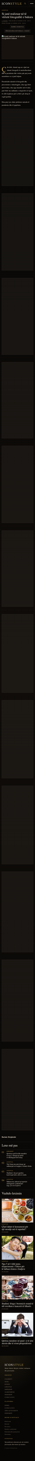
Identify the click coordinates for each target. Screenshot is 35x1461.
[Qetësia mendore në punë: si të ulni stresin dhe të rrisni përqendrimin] (17, 1325)
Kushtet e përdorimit (10, 1429)
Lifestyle (8, 1387)
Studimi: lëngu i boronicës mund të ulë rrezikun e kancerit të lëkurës (17, 1305)
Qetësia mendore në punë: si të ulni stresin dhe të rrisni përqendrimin (17, 1342)
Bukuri (7, 1384)
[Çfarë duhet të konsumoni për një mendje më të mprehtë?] (17, 1210)
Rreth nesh (8, 1421)
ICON (12, 3)
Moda (7, 1382)
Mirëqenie (8, 1389)
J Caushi (5, 21)
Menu (32, 3)
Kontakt (7, 1424)
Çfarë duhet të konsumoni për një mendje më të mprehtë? (15, 1228)
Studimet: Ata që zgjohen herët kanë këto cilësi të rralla (16, 1174)
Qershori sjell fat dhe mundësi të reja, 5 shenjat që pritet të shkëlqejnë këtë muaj (17, 1155)
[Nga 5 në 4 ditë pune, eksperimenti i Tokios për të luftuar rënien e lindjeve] (17, 1248)
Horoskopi (8, 1394)
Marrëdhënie (10, 1392)
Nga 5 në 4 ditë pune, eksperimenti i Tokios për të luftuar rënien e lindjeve (13, 1266)
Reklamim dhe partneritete (12, 1432)
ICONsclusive (9, 1397)
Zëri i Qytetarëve (11, 1410)
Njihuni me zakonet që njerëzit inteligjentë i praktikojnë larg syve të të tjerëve (17, 1183)
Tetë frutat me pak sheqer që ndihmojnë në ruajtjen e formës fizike (19, 1165)
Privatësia (7, 1426)
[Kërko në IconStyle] (25, 3)
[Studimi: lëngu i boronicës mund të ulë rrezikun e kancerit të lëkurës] (17, 1287)
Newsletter (8, 1434)
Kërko (7, 1405)
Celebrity (8, 1379)
